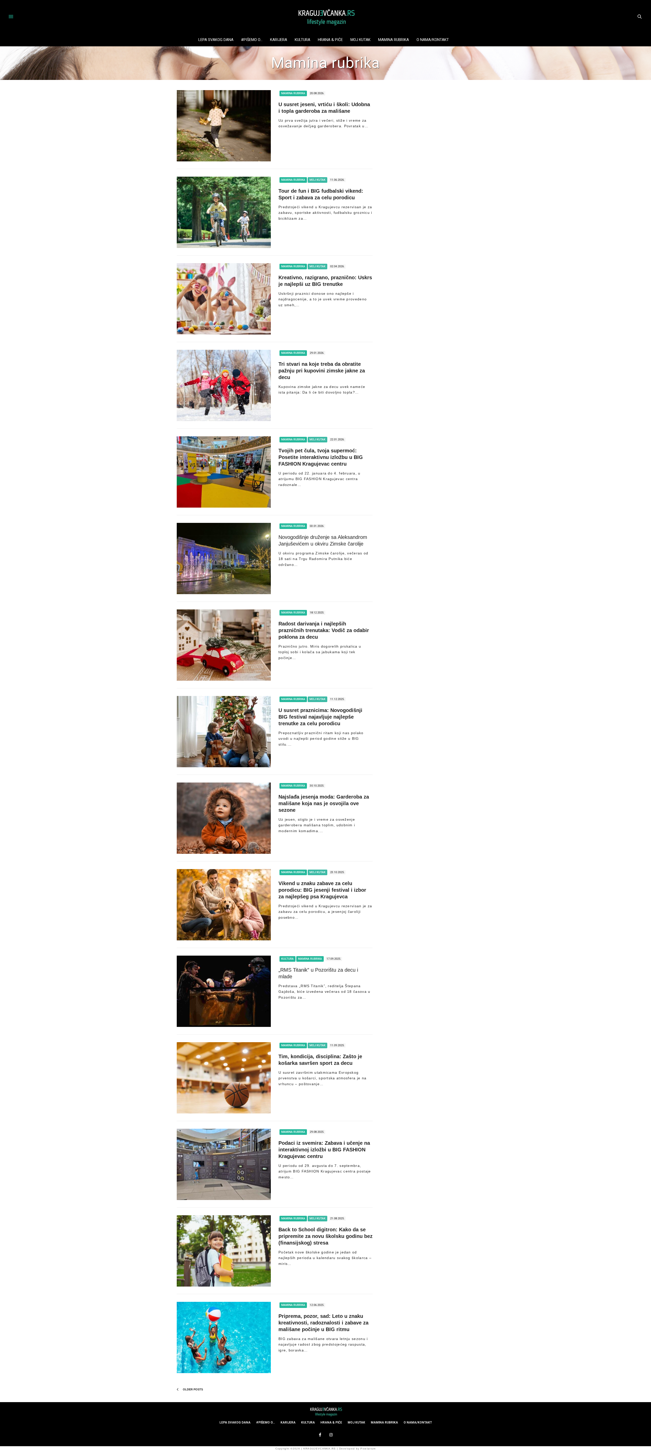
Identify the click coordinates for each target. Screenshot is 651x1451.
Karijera (278, 39)
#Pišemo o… (251, 39)
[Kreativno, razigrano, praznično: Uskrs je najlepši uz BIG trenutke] (224, 298)
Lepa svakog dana (215, 39)
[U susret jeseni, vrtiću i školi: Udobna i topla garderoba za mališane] (224, 125)
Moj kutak (360, 39)
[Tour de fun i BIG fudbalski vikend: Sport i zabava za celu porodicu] (224, 212)
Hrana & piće (330, 39)
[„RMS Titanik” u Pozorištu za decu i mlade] (224, 991)
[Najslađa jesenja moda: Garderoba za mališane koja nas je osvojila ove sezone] (224, 818)
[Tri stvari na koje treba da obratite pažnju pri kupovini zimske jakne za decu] (224, 385)
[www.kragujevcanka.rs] (325, 16)
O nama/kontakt (433, 39)
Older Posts (192, 1389)
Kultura (302, 39)
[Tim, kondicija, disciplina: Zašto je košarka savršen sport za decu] (224, 1077)
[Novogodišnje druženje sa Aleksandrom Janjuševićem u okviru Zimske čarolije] (224, 558)
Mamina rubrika (393, 39)
